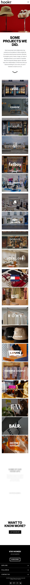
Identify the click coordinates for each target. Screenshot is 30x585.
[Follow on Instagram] (10, 583)
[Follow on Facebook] (17, 583)
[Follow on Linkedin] (20, 583)
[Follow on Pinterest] (14, 583)
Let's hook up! (15, 532)
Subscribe (15, 559)
